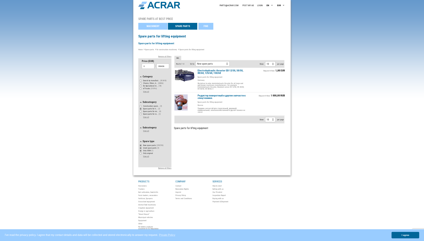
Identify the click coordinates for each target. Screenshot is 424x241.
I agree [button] (405, 235)
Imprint (178, 192)
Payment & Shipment (220, 202)
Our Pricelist (217, 192)
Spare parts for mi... (152, 111)
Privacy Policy (180, 195)
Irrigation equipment (146, 208)
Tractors (141, 189)
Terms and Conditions (183, 198)
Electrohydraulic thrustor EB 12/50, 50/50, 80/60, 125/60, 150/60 (220, 72)
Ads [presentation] (177, 58)
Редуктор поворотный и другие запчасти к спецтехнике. (222, 97)
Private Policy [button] (167, 235)
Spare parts (182, 26)
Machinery (153, 26)
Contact (178, 186)
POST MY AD (248, 5)
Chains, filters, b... (153, 83)
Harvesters (142, 186)
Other (140, 224)
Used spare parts (151, 148)
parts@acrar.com (229, 5)
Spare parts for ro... (152, 114)
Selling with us (218, 189)
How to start (217, 186)
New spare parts (153, 145)
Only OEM (148, 151)
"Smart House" (143, 214)
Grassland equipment (146, 202)
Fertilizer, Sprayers (145, 198)
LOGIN (260, 5)
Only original (148, 153)
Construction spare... (152, 106)
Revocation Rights (182, 189)
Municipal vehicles (145, 217)
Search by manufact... (154, 81)
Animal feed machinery (147, 205)
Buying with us (218, 198)
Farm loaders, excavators (148, 195)
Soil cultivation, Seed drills (148, 192)
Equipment (142, 220)
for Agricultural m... (152, 86)
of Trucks (150, 88)
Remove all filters (164, 56)
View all (146, 92)
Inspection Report (219, 195)
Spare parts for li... (151, 109)
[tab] (177, 58)
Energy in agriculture (146, 211)
